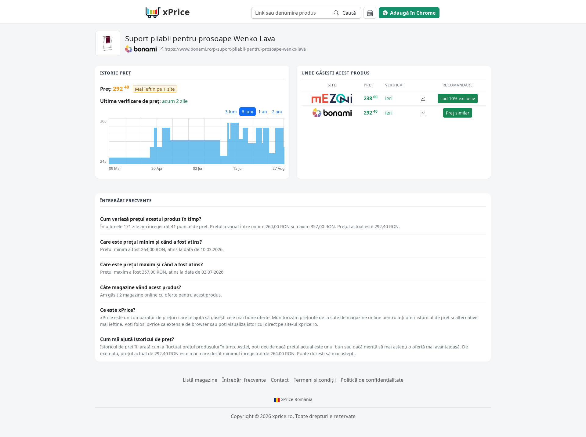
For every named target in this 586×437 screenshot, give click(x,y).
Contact (280, 380)
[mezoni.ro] (332, 98)
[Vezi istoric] (423, 98)
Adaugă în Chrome (413, 12)
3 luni (231, 112)
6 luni (247, 112)
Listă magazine (200, 380)
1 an (262, 112)
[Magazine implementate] (370, 13)
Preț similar (457, 113)
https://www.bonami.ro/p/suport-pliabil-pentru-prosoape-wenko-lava (234, 49)
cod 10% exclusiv (457, 98)
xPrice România (296, 399)
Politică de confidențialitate (372, 380)
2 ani (277, 112)
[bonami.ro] (332, 112)
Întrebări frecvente (244, 380)
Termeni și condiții (315, 380)
